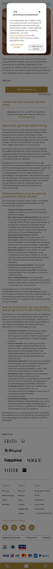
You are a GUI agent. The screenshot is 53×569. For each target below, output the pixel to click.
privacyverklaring (17, 35)
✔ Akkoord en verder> (36, 47)
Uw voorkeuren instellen (16, 45)
